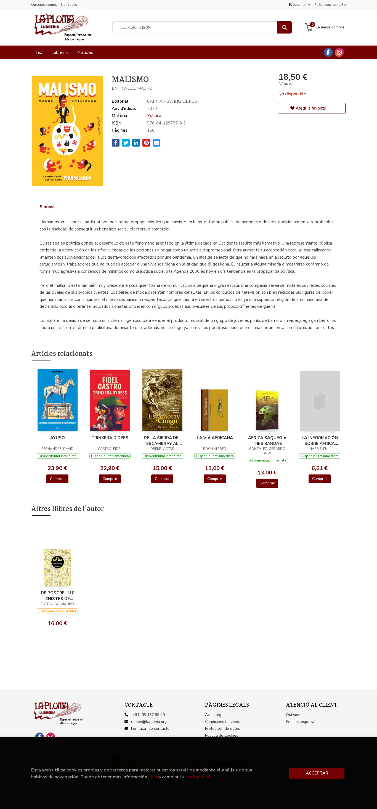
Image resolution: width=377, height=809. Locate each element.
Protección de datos (222, 728)
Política (154, 115)
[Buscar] (284, 27)
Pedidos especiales (303, 721)
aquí (152, 777)
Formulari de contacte (150, 728)
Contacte (69, 4)
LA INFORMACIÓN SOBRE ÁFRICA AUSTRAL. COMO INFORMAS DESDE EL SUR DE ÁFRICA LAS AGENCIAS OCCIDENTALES (319, 440)
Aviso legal (215, 714)
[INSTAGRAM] (339, 52)
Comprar (57, 478)
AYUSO (57, 438)
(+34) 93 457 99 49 (148, 714)
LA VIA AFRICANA (215, 438)
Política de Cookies (221, 735)
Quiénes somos (44, 4)
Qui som (293, 714)
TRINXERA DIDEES (109, 438)
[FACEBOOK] (328, 52)
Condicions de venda (223, 721)
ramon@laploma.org (149, 721)
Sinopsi (47, 206)
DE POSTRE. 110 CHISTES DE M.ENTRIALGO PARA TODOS (57, 595)
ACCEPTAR (317, 773)
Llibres (58, 52)
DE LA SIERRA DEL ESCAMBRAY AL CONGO (162, 440)
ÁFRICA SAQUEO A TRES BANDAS (267, 440)
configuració (198, 777)
